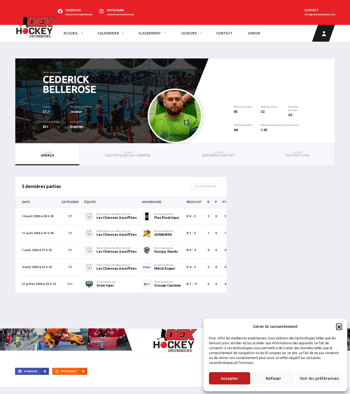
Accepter (229, 378)
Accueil (71, 33)
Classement (150, 33)
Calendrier (109, 33)
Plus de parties (205, 186)
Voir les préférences (319, 378)
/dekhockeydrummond (78, 14)
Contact (224, 33)
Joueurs (189, 33)
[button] (339, 326)
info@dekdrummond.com (319, 14)
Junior (253, 33)
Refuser (273, 378)
